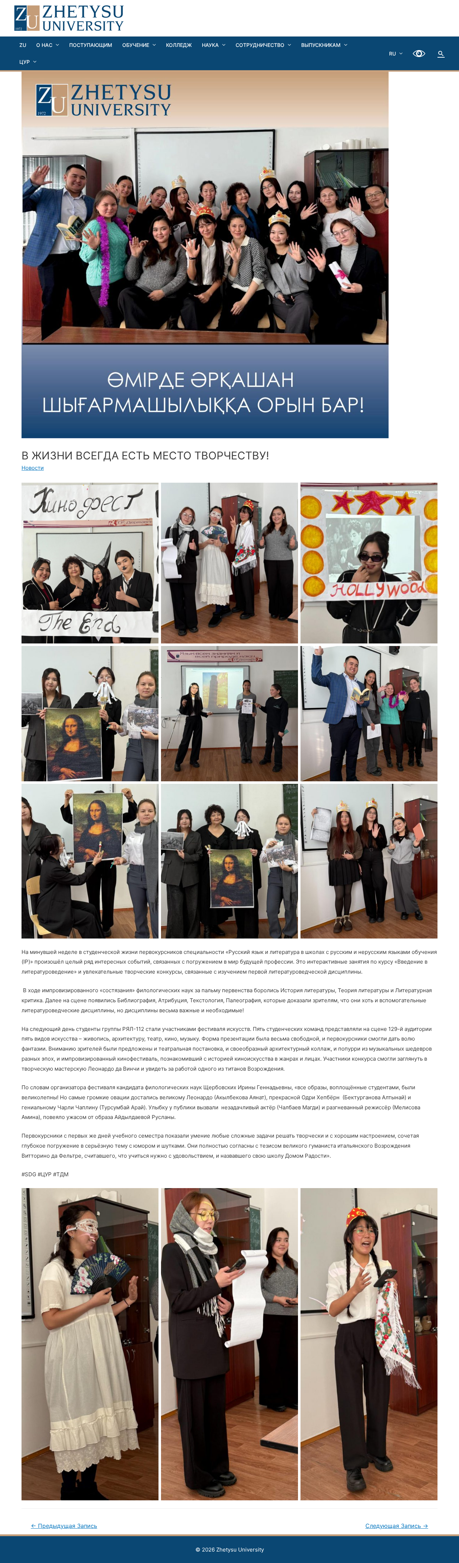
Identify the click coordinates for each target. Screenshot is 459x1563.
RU (392, 53)
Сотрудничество (260, 45)
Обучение (135, 45)
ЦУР (24, 62)
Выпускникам (321, 45)
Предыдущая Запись (64, 1526)
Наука (210, 45)
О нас (44, 45)
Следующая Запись (396, 1526)
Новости (33, 467)
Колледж (179, 45)
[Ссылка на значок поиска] (441, 53)
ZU (22, 45)
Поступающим (90, 45)
